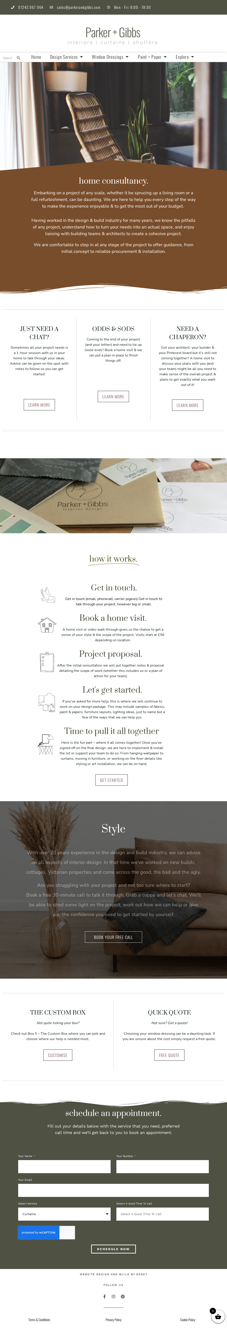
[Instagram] (113, 1296)
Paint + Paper (150, 56)
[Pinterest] (123, 1296)
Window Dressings (107, 56)
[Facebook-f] (104, 1296)
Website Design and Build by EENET (113, 1274)
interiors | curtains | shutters (112, 42)
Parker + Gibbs (112, 32)
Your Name (25, 1156)
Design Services (64, 56)
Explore (182, 56)
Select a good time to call (134, 1203)
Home (36, 56)
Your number (125, 1156)
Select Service (27, 1203)
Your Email (25, 1179)
